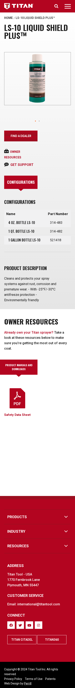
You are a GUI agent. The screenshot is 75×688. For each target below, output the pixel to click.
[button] (36, 121)
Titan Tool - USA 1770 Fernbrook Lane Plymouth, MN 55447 (23, 579)
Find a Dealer (21, 136)
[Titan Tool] (19, 6)
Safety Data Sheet (17, 415)
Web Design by (17, 683)
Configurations (21, 182)
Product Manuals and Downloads (18, 367)
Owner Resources (12, 154)
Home (8, 18)
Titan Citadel (22, 639)
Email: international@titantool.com (33, 604)
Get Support (22, 165)
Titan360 (52, 639)
